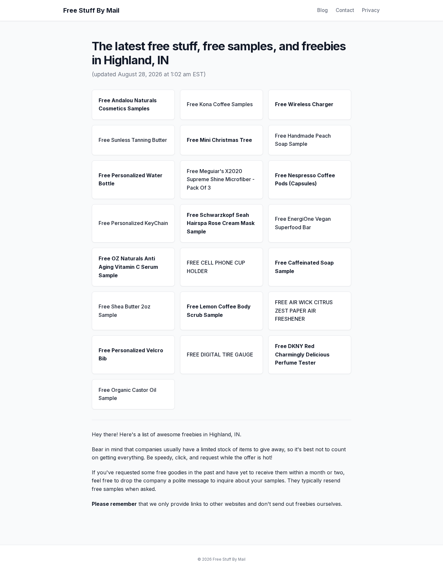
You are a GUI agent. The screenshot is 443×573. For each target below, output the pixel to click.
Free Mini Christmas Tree (219, 140)
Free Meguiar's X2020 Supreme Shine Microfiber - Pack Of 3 (221, 179)
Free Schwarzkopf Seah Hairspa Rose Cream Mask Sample (221, 223)
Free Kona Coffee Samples (220, 104)
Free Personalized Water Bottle (130, 179)
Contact (345, 10)
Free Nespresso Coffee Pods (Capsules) (305, 179)
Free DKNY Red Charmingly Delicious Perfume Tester (302, 354)
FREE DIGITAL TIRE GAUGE (220, 354)
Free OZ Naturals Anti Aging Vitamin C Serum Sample (128, 266)
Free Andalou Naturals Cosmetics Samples (128, 104)
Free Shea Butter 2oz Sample (124, 310)
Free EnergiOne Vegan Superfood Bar (303, 223)
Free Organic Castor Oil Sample (127, 394)
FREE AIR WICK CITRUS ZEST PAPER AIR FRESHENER (304, 310)
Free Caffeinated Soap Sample (304, 266)
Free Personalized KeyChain (133, 223)
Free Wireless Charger (304, 104)
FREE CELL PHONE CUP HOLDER (216, 266)
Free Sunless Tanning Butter (133, 140)
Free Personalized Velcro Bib (131, 354)
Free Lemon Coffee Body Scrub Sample (219, 310)
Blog (322, 10)
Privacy (371, 10)
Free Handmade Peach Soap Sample (303, 139)
